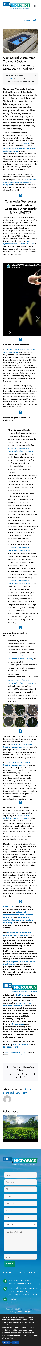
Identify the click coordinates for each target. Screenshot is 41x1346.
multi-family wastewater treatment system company (17, 763)
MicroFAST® (25, 143)
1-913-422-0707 (22, 1291)
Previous (26, 20)
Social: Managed (24, 1311)
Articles (11, 1055)
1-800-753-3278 (30, 1288)
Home (8, 1272)
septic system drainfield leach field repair (18, 242)
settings (10, 1338)
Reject (15, 1342)
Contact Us (20, 1272)
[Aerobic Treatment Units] (17, 3)
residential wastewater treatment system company (18, 915)
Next (34, 20)
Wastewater (19, 1055)
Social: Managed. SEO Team (15, 1052)
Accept (6, 1342)
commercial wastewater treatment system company (19, 182)
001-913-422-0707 (29, 1294)
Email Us (12, 1299)
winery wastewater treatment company (18, 1004)
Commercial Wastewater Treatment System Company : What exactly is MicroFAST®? (21, 81)
